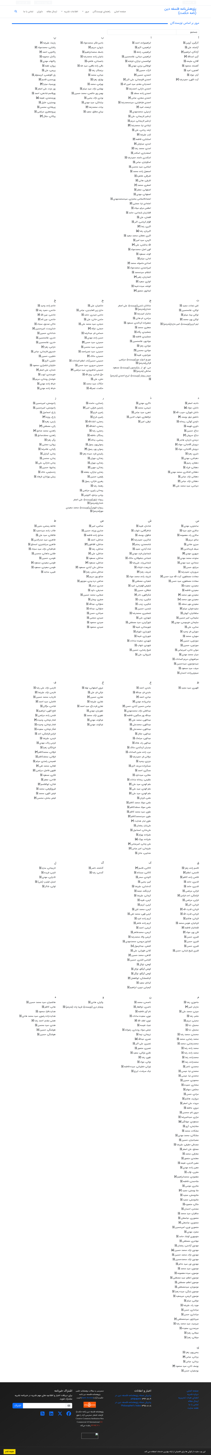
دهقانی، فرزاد (191, 467)
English (188, 2)
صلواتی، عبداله (95, 608)
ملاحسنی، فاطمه (189, 1181)
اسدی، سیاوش (142, 144)
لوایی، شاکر (49, 886)
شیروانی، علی (143, 654)
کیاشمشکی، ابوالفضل (139, 978)
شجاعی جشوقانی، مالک (138, 558)
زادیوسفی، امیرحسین (44, 403)
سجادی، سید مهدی (188, 563)
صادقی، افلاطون (94, 544)
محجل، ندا (192, 1025)
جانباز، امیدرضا (142, 313)
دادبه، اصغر (192, 403)
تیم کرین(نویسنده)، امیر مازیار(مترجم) (180, 324)
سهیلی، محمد (191, 636)
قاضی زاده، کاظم (189, 877)
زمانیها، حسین (48, 467)
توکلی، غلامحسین (189, 310)
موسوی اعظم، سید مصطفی (184, 1278)
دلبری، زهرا (192, 453)
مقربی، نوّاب (192, 1172)
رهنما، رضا (97, 486)
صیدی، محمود (95, 622)
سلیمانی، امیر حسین (188, 618)
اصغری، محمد (142, 185)
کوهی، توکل (144, 964)
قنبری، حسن (191, 937)
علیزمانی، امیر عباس (140, 848)
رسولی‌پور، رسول (94, 444)
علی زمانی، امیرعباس (139, 844)
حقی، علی (97, 379)
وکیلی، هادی (95, 1002)
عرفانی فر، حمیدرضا (140, 756)
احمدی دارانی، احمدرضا (138, 89)
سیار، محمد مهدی (189, 654)
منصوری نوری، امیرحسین (186, 1227)
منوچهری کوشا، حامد (187, 1236)
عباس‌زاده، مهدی (142, 701)
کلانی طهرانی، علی (141, 950)
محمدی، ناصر (191, 1066)
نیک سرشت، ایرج (141, 1071)
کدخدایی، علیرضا (141, 886)
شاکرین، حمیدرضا (141, 540)
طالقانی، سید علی (46, 535)
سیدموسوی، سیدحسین (186, 664)
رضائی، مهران (95, 458)
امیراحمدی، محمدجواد (139, 268)
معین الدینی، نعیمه (188, 1163)
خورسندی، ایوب (47, 374)
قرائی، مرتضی (191, 891)
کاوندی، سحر (143, 877)
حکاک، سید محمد (93, 383)
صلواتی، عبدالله (94, 604)
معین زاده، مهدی (189, 1167)
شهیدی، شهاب (143, 645)
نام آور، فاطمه (143, 1011)
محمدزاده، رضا (190, 1057)
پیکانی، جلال (48, 116)
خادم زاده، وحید (47, 305)
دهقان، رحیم (191, 463)
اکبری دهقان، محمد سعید (137, 235)
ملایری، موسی (191, 1186)
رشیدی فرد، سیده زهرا (91, 453)
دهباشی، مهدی (190, 458)
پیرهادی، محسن (46, 107)
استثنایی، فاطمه (142, 139)
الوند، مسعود (143, 254)
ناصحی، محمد (142, 1002)
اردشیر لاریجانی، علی (139, 116)
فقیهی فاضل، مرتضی (44, 770)
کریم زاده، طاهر (142, 923)
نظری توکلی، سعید (141, 1053)
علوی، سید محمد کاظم (139, 812)
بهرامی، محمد (95, 84)
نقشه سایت (193, 1408)
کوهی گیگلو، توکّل (141, 973)
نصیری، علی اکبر (142, 1043)
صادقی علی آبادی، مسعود (89, 567)
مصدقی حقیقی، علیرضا (186, 1144)
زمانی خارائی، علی (46, 463)
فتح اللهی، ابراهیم (46, 711)
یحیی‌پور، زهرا (191, 1352)
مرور (86, 11)
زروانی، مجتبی (47, 444)
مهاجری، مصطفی (189, 1241)
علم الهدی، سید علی (140, 784)
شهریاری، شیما (142, 636)
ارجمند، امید (144, 107)
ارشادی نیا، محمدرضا (139, 125)
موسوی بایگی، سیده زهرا (185, 1291)
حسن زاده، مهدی (94, 338)
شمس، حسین (143, 608)
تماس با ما (28, 11)
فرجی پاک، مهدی (46, 743)
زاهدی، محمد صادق (44, 431)
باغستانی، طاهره (94, 61)
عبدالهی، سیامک (142, 738)
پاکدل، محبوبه (48, 56)
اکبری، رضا (144, 226)
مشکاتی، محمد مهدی (187, 1135)
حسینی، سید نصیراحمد (91, 351)
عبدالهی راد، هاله (141, 743)
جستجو (193, 32)
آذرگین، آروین (191, 43)
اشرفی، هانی (143, 180)
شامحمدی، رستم (141, 544)
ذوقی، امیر (144, 421)
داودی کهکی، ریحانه (188, 421)
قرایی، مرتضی (191, 900)
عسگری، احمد (143, 770)
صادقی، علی (96, 553)
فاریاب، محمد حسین (44, 697)
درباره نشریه (193, 1394)
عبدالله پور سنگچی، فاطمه (137, 715)
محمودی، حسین (190, 1080)
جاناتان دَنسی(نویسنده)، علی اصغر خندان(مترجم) (134, 307)
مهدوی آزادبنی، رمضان (187, 1245)
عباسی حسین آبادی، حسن (137, 706)
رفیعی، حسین (95, 476)
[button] (142, 1451)
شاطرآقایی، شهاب (141, 530)
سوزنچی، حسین (189, 641)
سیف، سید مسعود (189, 668)
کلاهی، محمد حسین (140, 955)
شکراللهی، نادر (143, 595)
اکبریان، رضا (143, 231)
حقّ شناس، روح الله (93, 374)
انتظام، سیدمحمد (141, 272)
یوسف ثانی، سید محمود (186, 1366)
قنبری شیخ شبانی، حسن (186, 950)
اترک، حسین (144, 70)
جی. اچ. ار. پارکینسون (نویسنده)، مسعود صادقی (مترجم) (132, 369)
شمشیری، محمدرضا (140, 613)
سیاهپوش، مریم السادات (186, 659)
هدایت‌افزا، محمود (46, 1011)
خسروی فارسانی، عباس (43, 351)
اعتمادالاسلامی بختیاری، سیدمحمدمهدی (131, 199)
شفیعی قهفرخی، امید (139, 585)
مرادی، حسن (191, 1094)
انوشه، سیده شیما (141, 286)
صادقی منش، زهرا (93, 572)
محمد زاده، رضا (190, 1048)
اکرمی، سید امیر (142, 240)
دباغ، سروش (191, 435)
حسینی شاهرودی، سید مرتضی (87, 370)
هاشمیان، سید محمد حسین (41, 1002)
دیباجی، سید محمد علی (186, 486)
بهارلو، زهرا (97, 79)
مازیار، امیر (192, 1007)
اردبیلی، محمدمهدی (140, 111)
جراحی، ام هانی (142, 318)
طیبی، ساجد (48, 572)
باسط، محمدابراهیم (92, 52)
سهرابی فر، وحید (189, 631)
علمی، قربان (144, 798)
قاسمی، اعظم (191, 872)
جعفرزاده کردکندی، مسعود (137, 323)
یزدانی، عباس (191, 1357)
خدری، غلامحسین (46, 338)
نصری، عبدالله (143, 1039)
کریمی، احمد (143, 927)
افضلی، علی (144, 217)
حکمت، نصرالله (95, 388)
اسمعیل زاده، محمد (140, 171)
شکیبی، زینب (143, 599)
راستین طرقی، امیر (93, 408)
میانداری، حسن (190, 1310)
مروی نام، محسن (189, 1112)
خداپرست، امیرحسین (44, 328)
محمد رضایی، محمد (188, 1039)
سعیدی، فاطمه (190, 590)
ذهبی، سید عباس (141, 412)
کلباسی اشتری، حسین (139, 960)
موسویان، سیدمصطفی (187, 1287)
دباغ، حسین (191, 431)
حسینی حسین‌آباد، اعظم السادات (86, 361)
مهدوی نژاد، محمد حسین (185, 1250)
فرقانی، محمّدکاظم (46, 756)
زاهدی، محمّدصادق (45, 435)
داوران (40, 11)
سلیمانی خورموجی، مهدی (185, 622)
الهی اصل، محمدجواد (139, 249)
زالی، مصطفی (47, 426)
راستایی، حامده (94, 403)
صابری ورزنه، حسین (92, 530)
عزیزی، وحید (143, 761)
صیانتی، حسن (95, 613)
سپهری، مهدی (191, 553)
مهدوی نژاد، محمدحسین (186, 1259)
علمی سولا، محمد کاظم (139, 802)
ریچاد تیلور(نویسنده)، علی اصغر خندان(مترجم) (88, 501)
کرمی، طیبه (144, 900)
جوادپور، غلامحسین (140, 341)
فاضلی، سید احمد (46, 701)
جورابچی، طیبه (142, 355)
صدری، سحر (96, 585)
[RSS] (42, 1414)
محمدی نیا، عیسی (189, 1071)
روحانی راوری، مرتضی (91, 490)
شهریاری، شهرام (142, 631)
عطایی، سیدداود (142, 775)
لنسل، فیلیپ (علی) (45, 882)
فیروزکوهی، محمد (46, 789)
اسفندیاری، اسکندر (141, 153)
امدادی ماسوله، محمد (139, 263)
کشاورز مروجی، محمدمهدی (137, 941)
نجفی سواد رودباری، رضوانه (136, 1030)
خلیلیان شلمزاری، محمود (43, 365)
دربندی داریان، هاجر (188, 440)
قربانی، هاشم (191, 918)
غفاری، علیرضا (95, 701)
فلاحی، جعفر (48, 779)
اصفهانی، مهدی (142, 194)
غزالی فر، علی (95, 692)
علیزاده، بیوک (143, 839)
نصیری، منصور (143, 1048)
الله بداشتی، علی (141, 245)
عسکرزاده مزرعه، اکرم (140, 766)
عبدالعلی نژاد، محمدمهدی (137, 711)
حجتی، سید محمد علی (91, 324)
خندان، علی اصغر (46, 370)
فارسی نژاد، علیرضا (45, 692)
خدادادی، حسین (46, 333)
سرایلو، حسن (191, 567)
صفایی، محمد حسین (92, 595)
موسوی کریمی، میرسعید (186, 1296)
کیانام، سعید (144, 983)
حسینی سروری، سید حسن (89, 365)
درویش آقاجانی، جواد (187, 444)
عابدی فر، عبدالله (142, 692)
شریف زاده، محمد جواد (139, 576)
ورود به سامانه (42, 2)
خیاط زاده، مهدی (46, 383)
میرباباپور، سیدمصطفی (186, 1319)
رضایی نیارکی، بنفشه (92, 472)
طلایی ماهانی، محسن (44, 553)
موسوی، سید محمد (188, 1268)
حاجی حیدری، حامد (92, 315)
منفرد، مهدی (191, 1232)
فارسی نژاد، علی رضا (45, 688)
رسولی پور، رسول (94, 449)
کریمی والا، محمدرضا (139, 937)
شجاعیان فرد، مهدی (140, 553)
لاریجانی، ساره (47, 868)
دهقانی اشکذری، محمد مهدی (183, 472)
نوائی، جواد (144, 1062)
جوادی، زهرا (144, 346)
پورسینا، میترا (48, 84)
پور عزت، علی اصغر (45, 89)
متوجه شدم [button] (9, 1451)
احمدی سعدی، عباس (139, 98)
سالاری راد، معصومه (188, 535)
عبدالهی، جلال (143, 734)
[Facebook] (68, 1414)
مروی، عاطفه (191, 1108)
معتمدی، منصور (190, 1158)
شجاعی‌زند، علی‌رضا (140, 563)
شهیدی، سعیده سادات (139, 641)
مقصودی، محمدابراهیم (186, 1177)
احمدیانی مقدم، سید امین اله (136, 84)
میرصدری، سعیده (189, 1328)
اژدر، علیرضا (144, 134)
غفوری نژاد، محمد (93, 715)
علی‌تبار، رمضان (142, 825)
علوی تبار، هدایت (141, 821)
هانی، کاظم (49, 1007)
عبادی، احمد (144, 697)
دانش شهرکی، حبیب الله (186, 412)
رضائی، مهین (95, 467)
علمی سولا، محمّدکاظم (139, 807)
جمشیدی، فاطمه (142, 336)
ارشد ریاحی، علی (141, 130)
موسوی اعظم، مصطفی (187, 1282)
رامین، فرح (97, 412)
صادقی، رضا (96, 549)
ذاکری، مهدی (143, 403)
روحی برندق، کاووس (92, 495)
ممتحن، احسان (190, 1209)
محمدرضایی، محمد (188, 1043)
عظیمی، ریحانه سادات (139, 779)
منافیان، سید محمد (188, 1213)
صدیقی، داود (95, 590)
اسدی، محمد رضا (141, 148)
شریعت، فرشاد (142, 567)
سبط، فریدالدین (190, 549)
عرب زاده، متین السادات (138, 752)
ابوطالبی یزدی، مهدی (140, 66)
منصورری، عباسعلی (188, 1218)
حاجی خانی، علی (93, 319)
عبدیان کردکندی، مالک (139, 747)
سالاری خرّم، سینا (189, 530)
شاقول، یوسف (143, 535)
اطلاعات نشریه (70, 11)
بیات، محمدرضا (94, 107)
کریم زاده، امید (143, 918)
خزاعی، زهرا (48, 347)
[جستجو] (16, 11)
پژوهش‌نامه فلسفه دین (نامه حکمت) (180, 11)
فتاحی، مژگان (48, 706)
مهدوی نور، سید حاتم (187, 1264)
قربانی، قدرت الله (189, 909)
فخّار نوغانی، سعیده (45, 729)
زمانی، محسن (48, 458)
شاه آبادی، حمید (142, 549)
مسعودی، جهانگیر (189, 1121)
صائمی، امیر (96, 526)
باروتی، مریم (96, 47)
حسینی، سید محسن (92, 347)
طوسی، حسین (47, 558)
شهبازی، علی (143, 618)
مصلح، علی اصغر (189, 1149)
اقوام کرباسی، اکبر (141, 222)
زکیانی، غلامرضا (47, 449)
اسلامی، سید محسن (140, 167)
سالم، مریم (192, 540)
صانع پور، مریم (95, 576)
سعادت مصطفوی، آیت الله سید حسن (180, 576)
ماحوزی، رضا (191, 1002)
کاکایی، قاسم (143, 868)
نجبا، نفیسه (144, 1025)
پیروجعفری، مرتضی (45, 111)
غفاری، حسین (95, 697)
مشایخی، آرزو (191, 1126)
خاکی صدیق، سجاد (45, 324)
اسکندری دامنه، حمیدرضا (138, 157)
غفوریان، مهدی (95, 711)
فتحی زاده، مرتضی (45, 715)
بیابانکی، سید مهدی (92, 102)
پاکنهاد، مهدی (48, 61)
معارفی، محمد (191, 1154)
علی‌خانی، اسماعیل (140, 830)
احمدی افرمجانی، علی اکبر (137, 79)
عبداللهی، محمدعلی (140, 724)
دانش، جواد (191, 408)
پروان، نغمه (49, 66)
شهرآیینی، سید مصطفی (138, 622)
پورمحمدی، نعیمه (46, 98)
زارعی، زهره (49, 421)
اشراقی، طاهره (143, 176)
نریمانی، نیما (143, 1034)
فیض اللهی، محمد (46, 793)
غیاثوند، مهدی (95, 720)
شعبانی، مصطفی (141, 581)
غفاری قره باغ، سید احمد (90, 706)
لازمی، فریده (48, 872)
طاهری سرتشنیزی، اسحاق (42, 544)
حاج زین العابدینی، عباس (90, 310)
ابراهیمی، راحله (142, 52)
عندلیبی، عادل (143, 853)
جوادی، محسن (142, 350)
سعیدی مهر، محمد (188, 595)
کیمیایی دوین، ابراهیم (139, 987)
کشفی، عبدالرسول (141, 946)
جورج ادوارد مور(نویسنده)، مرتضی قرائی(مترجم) (135, 361)
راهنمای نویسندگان (101, 11)
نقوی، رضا (145, 1057)
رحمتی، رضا (96, 431)
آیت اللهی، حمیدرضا (187, 79)
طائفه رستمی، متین (45, 526)
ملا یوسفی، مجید (189, 1190)
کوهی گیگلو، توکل (141, 969)
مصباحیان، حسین (189, 1140)
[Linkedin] (51, 1414)
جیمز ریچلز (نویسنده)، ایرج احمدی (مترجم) (130, 377)
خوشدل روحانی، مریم (44, 379)
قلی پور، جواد (191, 932)
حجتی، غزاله (95, 328)
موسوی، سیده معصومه (187, 1273)
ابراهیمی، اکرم (143, 47)
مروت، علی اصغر (189, 1103)
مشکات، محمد (190, 1131)
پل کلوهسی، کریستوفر (44, 75)
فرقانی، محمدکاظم (45, 752)
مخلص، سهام (191, 1089)
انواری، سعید (143, 281)
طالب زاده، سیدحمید (44, 530)
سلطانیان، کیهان (190, 613)
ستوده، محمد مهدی (188, 558)
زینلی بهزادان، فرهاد (45, 476)
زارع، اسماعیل (48, 412)
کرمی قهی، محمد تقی (139, 914)
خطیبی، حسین (47, 356)
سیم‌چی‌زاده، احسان (188, 673)
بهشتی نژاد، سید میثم (91, 89)
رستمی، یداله (95, 440)
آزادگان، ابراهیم (190, 52)
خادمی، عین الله (47, 315)
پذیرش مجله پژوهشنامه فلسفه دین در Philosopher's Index (133, 1404)
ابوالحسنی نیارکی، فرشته (138, 61)
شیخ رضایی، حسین (140, 650)
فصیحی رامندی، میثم (44, 761)
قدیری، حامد (191, 882)
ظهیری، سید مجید (189, 688)
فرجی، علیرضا (48, 738)
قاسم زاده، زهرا (190, 868)
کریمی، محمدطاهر (141, 932)
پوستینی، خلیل (47, 102)
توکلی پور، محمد (189, 319)
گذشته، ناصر (96, 868)
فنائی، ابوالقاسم (47, 784)
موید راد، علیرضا (190, 1305)
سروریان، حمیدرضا (188, 572)
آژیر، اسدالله (191, 56)
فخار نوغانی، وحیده (45, 720)
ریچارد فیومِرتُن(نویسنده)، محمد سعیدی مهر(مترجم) (84, 509)
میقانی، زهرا (191, 1333)
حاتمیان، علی (95, 305)
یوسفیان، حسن (190, 1371)
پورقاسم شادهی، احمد (44, 93)
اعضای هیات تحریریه (188, 1397)
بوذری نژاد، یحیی (93, 98)
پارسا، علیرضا (48, 43)
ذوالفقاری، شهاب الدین (139, 417)
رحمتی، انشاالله (94, 426)
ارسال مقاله (52, 11)
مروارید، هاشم (190, 1099)
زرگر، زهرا (50, 440)
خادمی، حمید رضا (46, 310)
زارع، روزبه (49, 417)
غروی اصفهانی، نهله (92, 688)
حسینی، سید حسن (92, 342)
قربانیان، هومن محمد (187, 923)
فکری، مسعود (48, 775)
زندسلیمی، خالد (47, 472)
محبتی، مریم (191, 1020)
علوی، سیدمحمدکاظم (139, 816)
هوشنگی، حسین (46, 1030)
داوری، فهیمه (191, 426)
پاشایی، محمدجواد (45, 47)
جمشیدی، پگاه (142, 332)
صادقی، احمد (95, 540)
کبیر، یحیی (144, 882)
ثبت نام (22, 2)
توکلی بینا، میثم (190, 315)
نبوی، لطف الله (143, 1020)
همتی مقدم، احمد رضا (44, 1020)
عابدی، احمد (144, 688)
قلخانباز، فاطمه (190, 927)
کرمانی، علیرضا (142, 895)
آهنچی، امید (191, 70)
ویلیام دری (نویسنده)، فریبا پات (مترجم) (83, 1007)
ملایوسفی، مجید (189, 1195)
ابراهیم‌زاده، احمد (141, 43)
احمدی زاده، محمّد (141, 93)
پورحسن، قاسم (47, 79)
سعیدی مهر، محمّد (189, 604)
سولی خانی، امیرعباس (187, 650)
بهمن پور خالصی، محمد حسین (87, 93)
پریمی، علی (49, 70)
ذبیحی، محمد (143, 408)
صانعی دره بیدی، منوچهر (90, 581)
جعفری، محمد (143, 327)
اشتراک (17, 1405)
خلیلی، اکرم (49, 361)
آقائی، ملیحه (191, 61)
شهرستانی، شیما (142, 627)
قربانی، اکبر (192, 905)
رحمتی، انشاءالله (94, 421)
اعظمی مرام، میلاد (141, 208)
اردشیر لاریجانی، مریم (139, 121)
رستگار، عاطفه (95, 435)
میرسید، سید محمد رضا (186, 1323)
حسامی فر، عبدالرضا (92, 333)
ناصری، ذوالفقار (142, 1007)
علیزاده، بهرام (143, 835)
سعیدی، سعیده (190, 585)
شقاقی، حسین (143, 590)
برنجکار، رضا (96, 70)
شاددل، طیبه (143, 526)
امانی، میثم (144, 258)
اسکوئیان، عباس (142, 162)
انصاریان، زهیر (142, 277)
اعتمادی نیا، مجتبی (140, 203)
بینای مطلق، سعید (93, 111)
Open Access (87, 1397)
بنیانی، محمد (95, 75)
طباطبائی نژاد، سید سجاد (42, 549)
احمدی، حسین (142, 75)
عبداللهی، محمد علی (140, 720)
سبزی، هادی (191, 544)
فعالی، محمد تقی (46, 766)
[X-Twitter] (60, 1414)
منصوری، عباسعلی (189, 1222)
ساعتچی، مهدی (190, 526)
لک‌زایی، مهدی (47, 877)
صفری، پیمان (95, 599)
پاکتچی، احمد (48, 52)
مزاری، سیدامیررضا (189, 1117)
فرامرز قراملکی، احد (45, 734)
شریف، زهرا (144, 572)
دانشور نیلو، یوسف (188, 417)
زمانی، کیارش (48, 453)
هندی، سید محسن (45, 1025)
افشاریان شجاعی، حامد (138, 212)
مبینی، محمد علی (189, 1011)
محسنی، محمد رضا (188, 1034)
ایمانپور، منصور (142, 291)
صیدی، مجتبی (95, 618)
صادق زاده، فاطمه (93, 535)
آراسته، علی (192, 47)
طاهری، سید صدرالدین (43, 540)
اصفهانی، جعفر (142, 190)
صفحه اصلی (120, 11)
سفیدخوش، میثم (189, 608)
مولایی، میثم (191, 1300)
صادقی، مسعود (94, 558)
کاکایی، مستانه (142, 872)
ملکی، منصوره (191, 1204)
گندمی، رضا (96, 872)
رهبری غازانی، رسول (92, 481)
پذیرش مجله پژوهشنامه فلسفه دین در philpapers (133, 1397)
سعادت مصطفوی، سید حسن (184, 581)
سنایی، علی (192, 627)
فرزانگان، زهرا (48, 747)
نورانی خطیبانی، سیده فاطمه (136, 1066)
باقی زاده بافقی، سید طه (90, 66)
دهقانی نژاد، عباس (188, 476)
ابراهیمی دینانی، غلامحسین (136, 56)
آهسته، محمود (190, 66)
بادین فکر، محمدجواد (92, 43)
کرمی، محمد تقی (141, 909)
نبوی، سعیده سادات (140, 1016)
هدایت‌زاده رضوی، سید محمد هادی (38, 1016)
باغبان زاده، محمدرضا (92, 56)
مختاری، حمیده (190, 1085)
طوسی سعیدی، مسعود (43, 563)
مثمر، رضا (193, 1016)
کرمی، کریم (144, 905)
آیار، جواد (193, 75)
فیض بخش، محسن (45, 798)
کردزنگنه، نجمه (142, 891)
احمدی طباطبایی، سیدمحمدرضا (134, 102)
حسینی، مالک (95, 356)
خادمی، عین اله (47, 319)
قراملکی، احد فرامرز (188, 895)
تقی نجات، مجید (189, 305)
